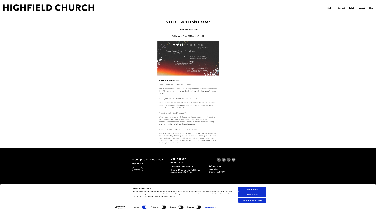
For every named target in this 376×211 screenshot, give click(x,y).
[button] (137, 169)
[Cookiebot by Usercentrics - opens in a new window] (120, 207)
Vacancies (213, 169)
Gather (330, 8)
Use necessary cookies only (252, 200)
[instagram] (224, 160)
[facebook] (219, 160)
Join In (352, 8)
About (362, 8)
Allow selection (252, 195)
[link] (331, 8)
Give (371, 8)
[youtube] (233, 160)
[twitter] (229, 160)
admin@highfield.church (181, 166)
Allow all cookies (252, 189)
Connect (341, 8)
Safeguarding (215, 166)
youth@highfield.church (199, 91)
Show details (209, 207)
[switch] (163, 207)
